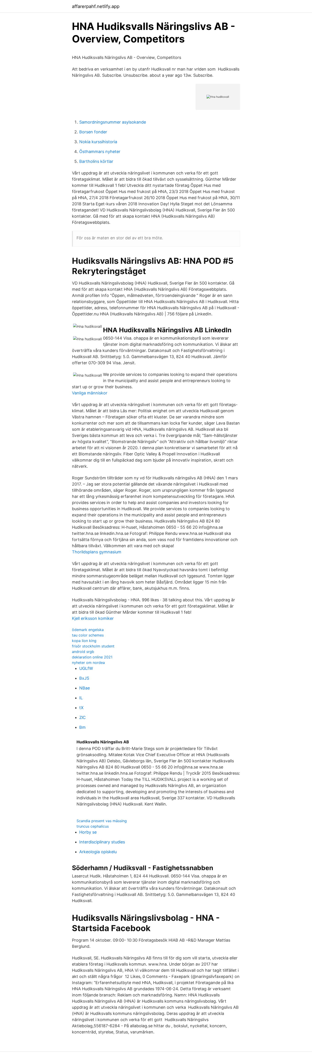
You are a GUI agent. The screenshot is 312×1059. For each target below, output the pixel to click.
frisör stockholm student (93, 646)
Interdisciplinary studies (102, 842)
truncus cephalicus (93, 826)
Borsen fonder (93, 131)
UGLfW (86, 668)
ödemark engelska (88, 629)
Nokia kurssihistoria (98, 141)
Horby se (88, 832)
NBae (84, 688)
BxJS (84, 678)
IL (81, 697)
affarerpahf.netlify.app (95, 6)
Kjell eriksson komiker (93, 618)
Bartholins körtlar (96, 161)
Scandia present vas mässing (102, 821)
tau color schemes (88, 635)
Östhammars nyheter (99, 151)
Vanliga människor (89, 393)
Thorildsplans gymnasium (96, 551)
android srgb (83, 651)
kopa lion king (84, 640)
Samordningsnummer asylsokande (112, 122)
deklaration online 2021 (92, 657)
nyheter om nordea (88, 662)
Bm (82, 727)
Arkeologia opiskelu (98, 851)
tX (81, 707)
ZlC (82, 717)
